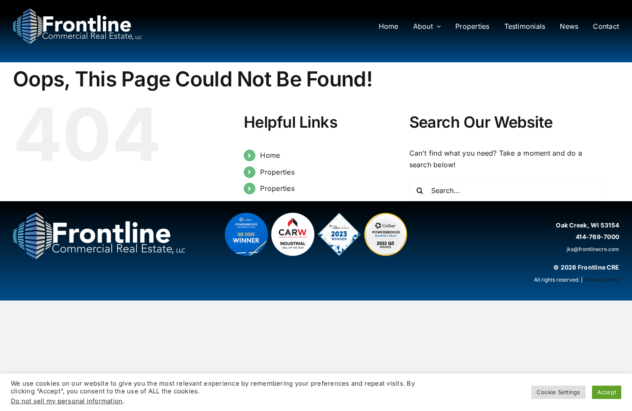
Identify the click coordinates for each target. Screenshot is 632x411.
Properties (277, 172)
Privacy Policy (601, 279)
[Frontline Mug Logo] (77, 12)
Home (270, 155)
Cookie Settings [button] (558, 392)
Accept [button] (606, 392)
